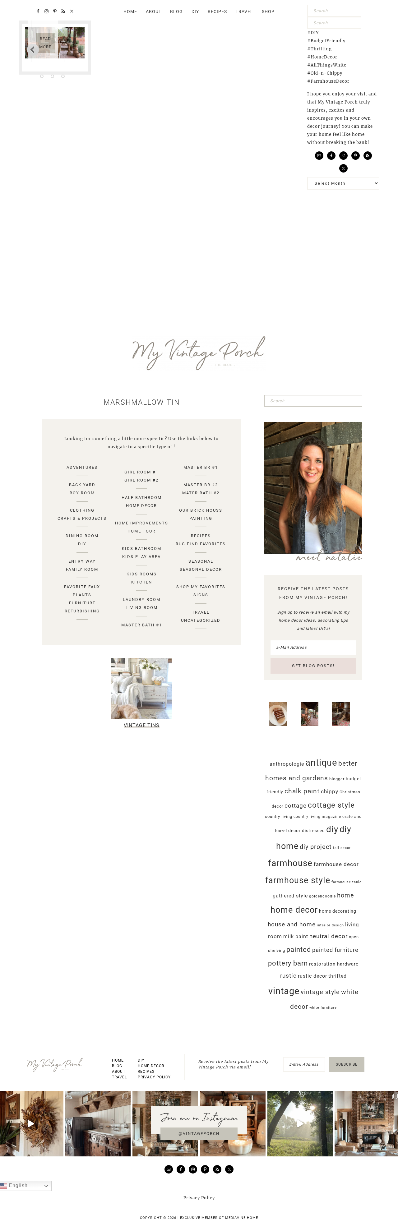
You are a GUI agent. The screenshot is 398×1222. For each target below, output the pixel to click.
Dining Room (82, 535)
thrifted (337, 976)
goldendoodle (322, 896)
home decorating (337, 911)
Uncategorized (200, 620)
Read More (45, 42)
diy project (316, 847)
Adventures (82, 467)
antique (321, 762)
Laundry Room (141, 599)
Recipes (201, 535)
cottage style (331, 805)
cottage (296, 805)
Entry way (82, 561)
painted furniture (335, 950)
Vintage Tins (142, 725)
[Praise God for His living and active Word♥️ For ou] (300, 1124)
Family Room (82, 569)
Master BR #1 (200, 467)
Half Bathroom (142, 497)
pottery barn (288, 963)
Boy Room (82, 493)
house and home (292, 924)
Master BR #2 (200, 484)
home (345, 895)
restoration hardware (334, 964)
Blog (117, 1066)
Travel (201, 612)
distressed (313, 830)
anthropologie (287, 764)
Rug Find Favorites (201, 544)
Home (118, 1060)
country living (278, 816)
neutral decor (328, 936)
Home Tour (141, 531)
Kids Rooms (142, 574)
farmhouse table (346, 882)
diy (332, 829)
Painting (200, 518)
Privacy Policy (154, 1077)
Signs (200, 595)
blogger (337, 779)
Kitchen (141, 582)
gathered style (290, 896)
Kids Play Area (141, 556)
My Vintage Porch (199, 353)
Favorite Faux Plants (82, 590)
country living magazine (317, 816)
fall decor (342, 848)
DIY (82, 544)
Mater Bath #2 (201, 493)
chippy (329, 792)
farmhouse (290, 863)
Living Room (142, 607)
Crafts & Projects (82, 518)
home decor (294, 910)
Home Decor (141, 505)
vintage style (320, 992)
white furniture (323, 1008)
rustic (288, 975)
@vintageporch (199, 1133)
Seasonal (200, 561)
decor (294, 830)
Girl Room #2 (141, 480)
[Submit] (355, 10)
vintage (283, 991)
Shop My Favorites (200, 586)
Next (33, 49)
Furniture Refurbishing (82, 607)
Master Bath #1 (141, 625)
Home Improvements (141, 523)
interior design (330, 925)
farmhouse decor (336, 864)
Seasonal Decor (201, 569)
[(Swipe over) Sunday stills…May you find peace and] (98, 1124)
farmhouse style (297, 880)
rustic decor (312, 976)
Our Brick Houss (200, 510)
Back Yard (82, 484)
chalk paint (302, 791)
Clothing (82, 510)
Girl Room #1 (141, 472)
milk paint (295, 936)
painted (298, 949)
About (118, 1071)
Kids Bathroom (141, 548)
